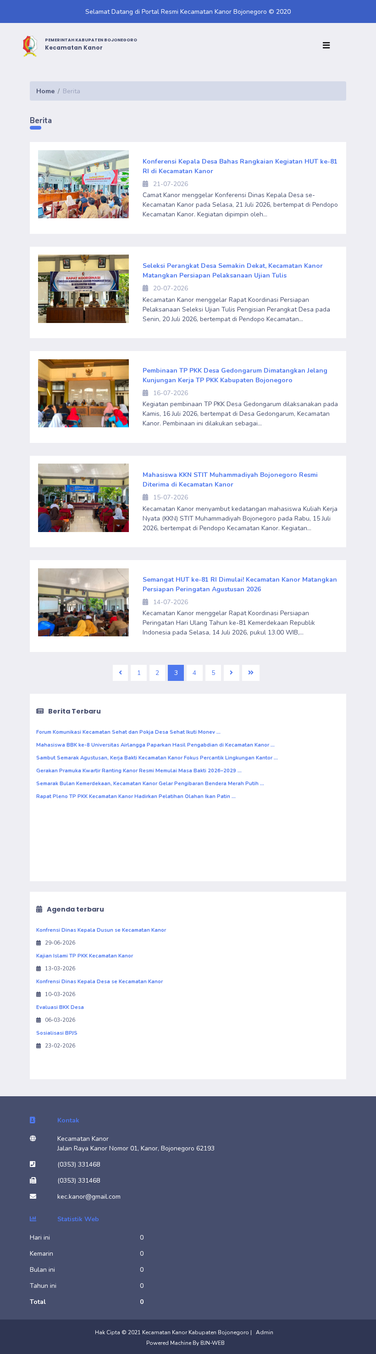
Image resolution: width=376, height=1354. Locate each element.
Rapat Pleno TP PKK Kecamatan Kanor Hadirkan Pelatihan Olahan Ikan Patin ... (136, 796)
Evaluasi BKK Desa (60, 1007)
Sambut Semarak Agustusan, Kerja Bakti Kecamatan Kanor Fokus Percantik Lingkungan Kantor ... (157, 757)
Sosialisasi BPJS (56, 1033)
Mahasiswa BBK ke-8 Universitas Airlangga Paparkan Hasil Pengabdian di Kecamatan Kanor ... (155, 745)
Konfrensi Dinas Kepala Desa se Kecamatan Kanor (99, 981)
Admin (264, 1332)
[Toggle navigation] (328, 46)
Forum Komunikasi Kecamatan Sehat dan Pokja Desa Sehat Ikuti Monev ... (128, 732)
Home (45, 91)
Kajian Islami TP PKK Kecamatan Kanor (84, 955)
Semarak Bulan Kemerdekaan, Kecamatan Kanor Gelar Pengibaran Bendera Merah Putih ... (150, 783)
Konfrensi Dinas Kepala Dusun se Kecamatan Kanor (101, 930)
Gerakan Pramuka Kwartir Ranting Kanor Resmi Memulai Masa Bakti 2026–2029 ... (139, 770)
